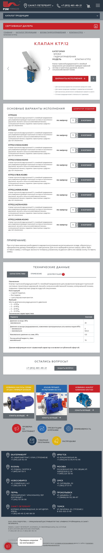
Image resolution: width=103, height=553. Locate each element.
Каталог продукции (17, 16)
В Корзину (86, 120)
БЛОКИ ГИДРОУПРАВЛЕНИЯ (53, 32)
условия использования (64, 543)
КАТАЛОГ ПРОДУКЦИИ (26, 32)
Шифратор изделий (84, 109)
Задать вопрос (65, 368)
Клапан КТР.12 (76, 32)
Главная (8, 32)
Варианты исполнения (69, 79)
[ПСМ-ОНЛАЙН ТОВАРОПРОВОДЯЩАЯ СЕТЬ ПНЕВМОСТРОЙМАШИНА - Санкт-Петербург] (11, 2)
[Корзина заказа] (88, 6)
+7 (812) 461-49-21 (36, 368)
